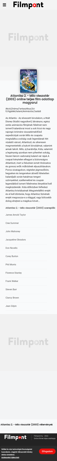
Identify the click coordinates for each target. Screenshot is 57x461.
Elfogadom (47, 451)
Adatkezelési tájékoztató (10, 458)
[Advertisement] (28, 38)
